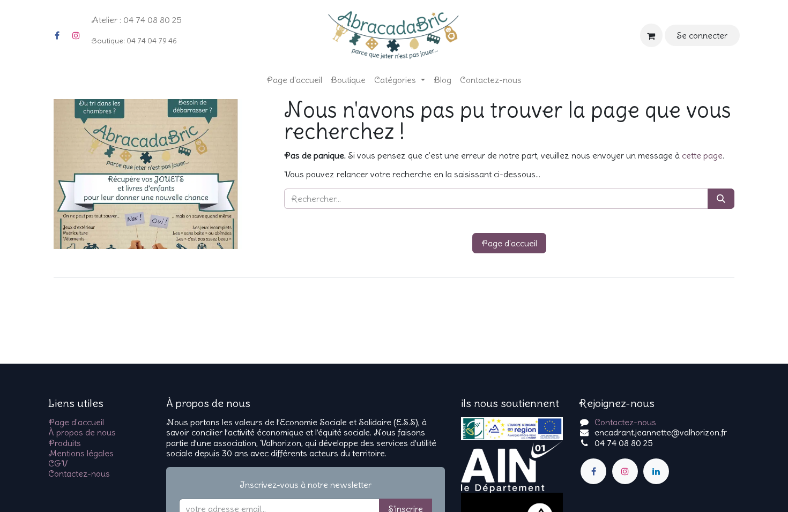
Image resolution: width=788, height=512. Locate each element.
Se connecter (702, 35)
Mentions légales (81, 453)
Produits (64, 443)
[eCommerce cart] (651, 35)
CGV (58, 463)
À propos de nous (82, 432)
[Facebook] (56, 35)
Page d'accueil (509, 243)
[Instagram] (76, 35)
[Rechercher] (721, 199)
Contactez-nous (79, 473)
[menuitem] (294, 80)
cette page (702, 155)
